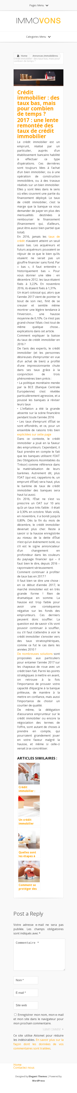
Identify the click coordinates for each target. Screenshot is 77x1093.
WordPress (38, 1080)
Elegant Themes (38, 1076)
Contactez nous (23, 1068)
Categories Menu (36, 36)
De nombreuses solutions (35, 654)
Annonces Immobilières (45, 55)
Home (24, 55)
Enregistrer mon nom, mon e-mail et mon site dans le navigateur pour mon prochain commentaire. (38, 1019)
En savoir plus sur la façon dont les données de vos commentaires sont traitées (38, 1044)
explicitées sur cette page (34, 434)
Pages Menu (36, 5)
